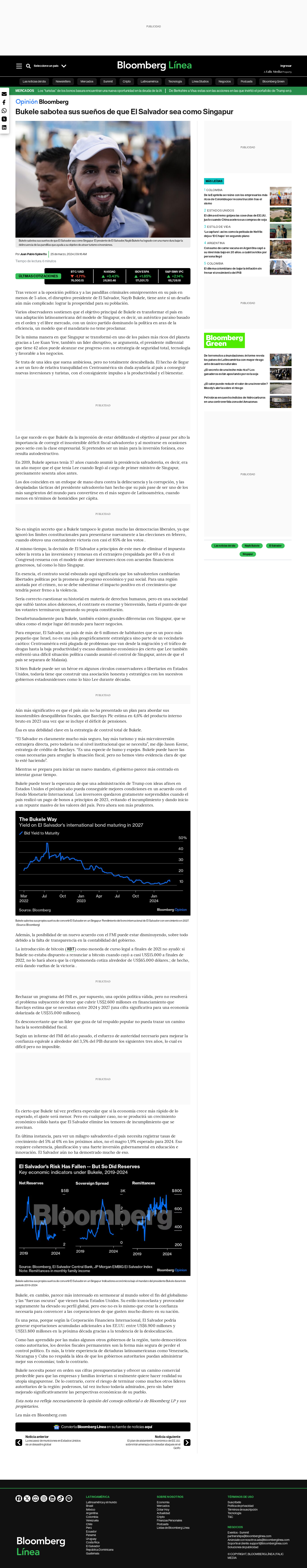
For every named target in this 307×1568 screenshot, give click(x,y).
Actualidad (163, 1513)
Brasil (89, 1505)
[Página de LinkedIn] (52, 1498)
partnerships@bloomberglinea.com (249, 1536)
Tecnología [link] (175, 81)
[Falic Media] (267, 71)
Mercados (163, 1505)
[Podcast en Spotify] (69, 1498)
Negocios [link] (225, 81)
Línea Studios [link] (200, 81)
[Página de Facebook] (18, 1498)
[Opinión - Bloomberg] (153, 103)
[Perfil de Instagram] (44, 1498)
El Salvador (275, 545)
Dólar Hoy (163, 1509)
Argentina (92, 1513)
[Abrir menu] (19, 66)
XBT (70, 949)
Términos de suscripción (243, 1509)
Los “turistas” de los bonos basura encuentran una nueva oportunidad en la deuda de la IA (71, 91)
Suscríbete (234, 1502)
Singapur (248, 554)
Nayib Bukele (252, 545)
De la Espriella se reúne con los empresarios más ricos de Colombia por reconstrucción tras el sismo (236, 199)
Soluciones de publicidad (243, 1547)
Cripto (161, 1517)
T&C (230, 1517)
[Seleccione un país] (64, 66)
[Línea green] (248, 340)
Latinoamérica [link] (149, 81)
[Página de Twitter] (27, 1498)
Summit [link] (108, 81)
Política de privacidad (241, 1505)
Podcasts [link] (246, 81)
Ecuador (91, 1531)
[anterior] (18, 1442)
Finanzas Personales (169, 1520)
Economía (163, 1502)
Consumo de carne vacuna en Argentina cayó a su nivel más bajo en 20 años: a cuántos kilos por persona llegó (235, 252)
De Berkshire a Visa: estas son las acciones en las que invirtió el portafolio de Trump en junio (204, 91)
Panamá (91, 1535)
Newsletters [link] (63, 81)
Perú (89, 1527)
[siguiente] (187, 1442)
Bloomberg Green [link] (273, 81)
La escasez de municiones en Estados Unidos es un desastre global (53, 1442)
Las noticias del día (224, 545)
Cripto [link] (127, 81)
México (90, 1509)
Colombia (92, 1517)
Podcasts (163, 1524)
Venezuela (92, 1520)
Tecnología (234, 1513)
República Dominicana (99, 1549)
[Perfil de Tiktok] (60, 1498)
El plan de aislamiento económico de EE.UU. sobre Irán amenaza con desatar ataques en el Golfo (153, 1444)
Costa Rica (92, 1542)
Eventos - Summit (238, 1532)
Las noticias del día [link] (34, 81)
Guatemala (92, 1553)
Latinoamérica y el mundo (101, 1502)
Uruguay (91, 1538)
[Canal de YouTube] (35, 1498)
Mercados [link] (87, 81)
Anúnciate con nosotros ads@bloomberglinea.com (258, 1539)
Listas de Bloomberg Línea (173, 1527)
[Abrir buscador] (28, 66)
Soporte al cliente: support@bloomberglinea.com (258, 1543)
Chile (89, 1524)
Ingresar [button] (286, 66)
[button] (4, 94)
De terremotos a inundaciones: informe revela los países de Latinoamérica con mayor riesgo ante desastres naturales (234, 360)
